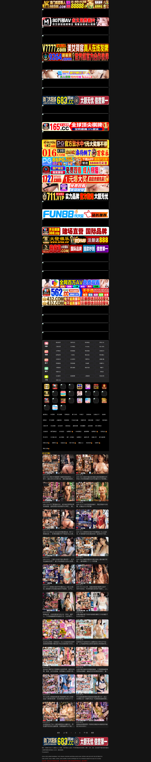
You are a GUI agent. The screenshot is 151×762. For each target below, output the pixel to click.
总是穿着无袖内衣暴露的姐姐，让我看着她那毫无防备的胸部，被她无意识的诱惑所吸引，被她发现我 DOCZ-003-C (92, 671)
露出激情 (72, 367)
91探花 (73, 355)
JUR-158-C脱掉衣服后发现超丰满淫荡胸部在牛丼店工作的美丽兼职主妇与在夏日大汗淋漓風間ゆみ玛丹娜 (92, 479)
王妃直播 (53, 426)
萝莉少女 (102, 342)
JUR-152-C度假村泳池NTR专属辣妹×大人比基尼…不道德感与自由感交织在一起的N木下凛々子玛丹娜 (91, 534)
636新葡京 (79, 431)
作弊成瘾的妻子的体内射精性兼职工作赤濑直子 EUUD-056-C (92, 615)
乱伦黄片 (60, 426)
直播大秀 (94, 437)
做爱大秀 (86, 437)
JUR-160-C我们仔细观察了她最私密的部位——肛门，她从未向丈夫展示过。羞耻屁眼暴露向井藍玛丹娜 (59, 479)
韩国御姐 (72, 351)
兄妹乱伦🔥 (64, 443)
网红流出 (87, 355)
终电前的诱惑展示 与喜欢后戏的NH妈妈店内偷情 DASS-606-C (92, 725)
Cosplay (87, 346)
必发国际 (90, 426)
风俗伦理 (102, 376)
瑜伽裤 (87, 363)
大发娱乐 (45, 431)
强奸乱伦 (72, 342)
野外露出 (102, 355)
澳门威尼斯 (102, 437)
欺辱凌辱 (58, 355)
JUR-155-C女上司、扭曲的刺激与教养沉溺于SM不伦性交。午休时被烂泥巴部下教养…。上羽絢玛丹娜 (91, 589)
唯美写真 (87, 367)
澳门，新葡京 (70, 437)
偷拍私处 (67, 426)
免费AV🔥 (97, 443)
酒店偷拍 (104, 420)
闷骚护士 (102, 363)
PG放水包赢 (75, 420)
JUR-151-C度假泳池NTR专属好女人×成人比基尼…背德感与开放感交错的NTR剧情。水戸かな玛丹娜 (58, 589)
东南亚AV (101, 351)
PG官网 (53, 414)
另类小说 (58, 380)
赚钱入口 (80, 443)
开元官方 (45, 437)
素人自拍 (102, 346)
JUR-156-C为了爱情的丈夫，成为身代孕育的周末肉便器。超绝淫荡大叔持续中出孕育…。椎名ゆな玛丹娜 (58, 506)
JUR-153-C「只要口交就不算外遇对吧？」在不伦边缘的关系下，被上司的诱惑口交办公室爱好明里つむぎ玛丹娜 (59, 561)
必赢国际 (59, 420)
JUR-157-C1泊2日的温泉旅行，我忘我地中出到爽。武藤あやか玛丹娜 (92, 505)
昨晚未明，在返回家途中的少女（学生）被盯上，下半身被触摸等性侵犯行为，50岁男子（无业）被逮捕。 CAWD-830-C (58, 616)
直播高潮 (83, 420)
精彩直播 (90, 420)
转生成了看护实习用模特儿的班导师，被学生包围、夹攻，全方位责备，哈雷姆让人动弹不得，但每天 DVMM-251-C (59, 671)
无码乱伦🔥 (103, 431)
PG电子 (82, 414)
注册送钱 (88, 414)
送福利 (104, 414)
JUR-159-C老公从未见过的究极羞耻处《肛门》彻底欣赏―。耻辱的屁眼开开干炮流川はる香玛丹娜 (59, 534)
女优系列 (72, 359)
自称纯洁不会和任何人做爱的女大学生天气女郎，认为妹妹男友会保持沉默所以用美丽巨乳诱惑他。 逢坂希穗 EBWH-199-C (92, 644)
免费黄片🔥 (94, 431)
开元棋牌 (59, 414)
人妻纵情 (87, 376)
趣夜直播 (75, 426)
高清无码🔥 (89, 443)
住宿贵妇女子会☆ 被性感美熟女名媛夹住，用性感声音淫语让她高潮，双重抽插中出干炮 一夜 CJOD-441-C (58, 726)
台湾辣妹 (58, 351)
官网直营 (67, 414)
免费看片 (79, 437)
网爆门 (102, 367)
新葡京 (45, 420)
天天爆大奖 (54, 437)
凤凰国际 (66, 420)
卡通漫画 (58, 367)
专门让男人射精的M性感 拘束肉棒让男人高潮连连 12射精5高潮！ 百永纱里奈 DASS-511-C (58, 698)
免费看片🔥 (70, 431)
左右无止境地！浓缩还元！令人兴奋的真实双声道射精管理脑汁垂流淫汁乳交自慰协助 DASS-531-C (59, 644)
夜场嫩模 (82, 426)
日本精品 (72, 346)
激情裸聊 (86, 431)
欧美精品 (87, 342)
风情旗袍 (58, 363)
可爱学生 (87, 359)
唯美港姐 (87, 351)
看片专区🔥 (72, 443)
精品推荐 (58, 342)
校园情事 (72, 376)
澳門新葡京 (54, 431)
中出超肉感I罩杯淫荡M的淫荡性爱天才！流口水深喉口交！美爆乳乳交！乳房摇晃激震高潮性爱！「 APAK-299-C (92, 699)
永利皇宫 (61, 431)
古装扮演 (58, 359)
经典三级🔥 (46, 443)
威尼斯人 (45, 414)
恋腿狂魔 (102, 359)
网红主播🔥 (46, 448)
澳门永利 (74, 414)
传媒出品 (58, 371)
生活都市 (58, 376)
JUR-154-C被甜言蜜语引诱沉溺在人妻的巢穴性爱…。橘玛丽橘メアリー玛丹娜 (91, 560)
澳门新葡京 (98, 426)
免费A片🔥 (55, 443)
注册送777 (96, 414)
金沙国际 (61, 437)
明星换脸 (72, 363)
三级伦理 (58, 346)
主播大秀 (45, 426)
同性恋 (102, 371)
